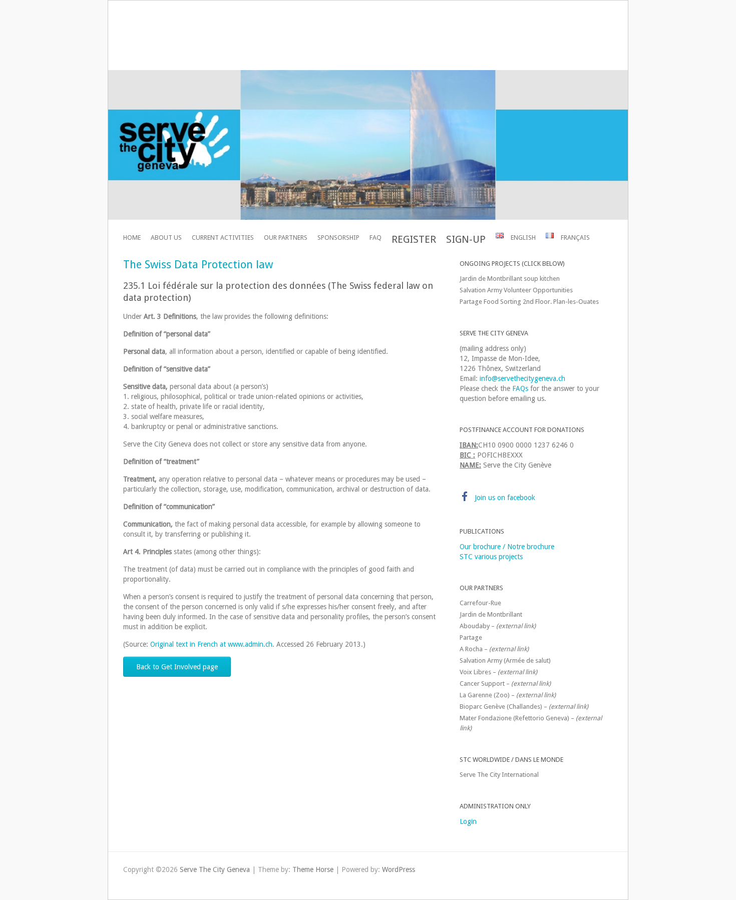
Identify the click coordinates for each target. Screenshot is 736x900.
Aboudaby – (498, 626)
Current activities (223, 237)
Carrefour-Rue (480, 603)
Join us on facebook (505, 498)
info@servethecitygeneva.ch (522, 378)
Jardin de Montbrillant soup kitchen (510, 278)
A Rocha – (494, 649)
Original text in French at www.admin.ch (211, 644)
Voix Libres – (498, 672)
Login (468, 821)
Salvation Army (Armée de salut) (505, 660)
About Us (166, 237)
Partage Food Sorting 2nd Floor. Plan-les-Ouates (529, 301)
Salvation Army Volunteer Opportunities (516, 290)
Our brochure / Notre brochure (507, 547)
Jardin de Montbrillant (491, 614)
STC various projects (491, 557)
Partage (471, 637)
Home (132, 237)
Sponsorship (338, 237)
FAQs (520, 388)
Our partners (285, 237)
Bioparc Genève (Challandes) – (524, 706)
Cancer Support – (505, 683)
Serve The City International (499, 774)
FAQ (376, 237)
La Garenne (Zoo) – (508, 695)
